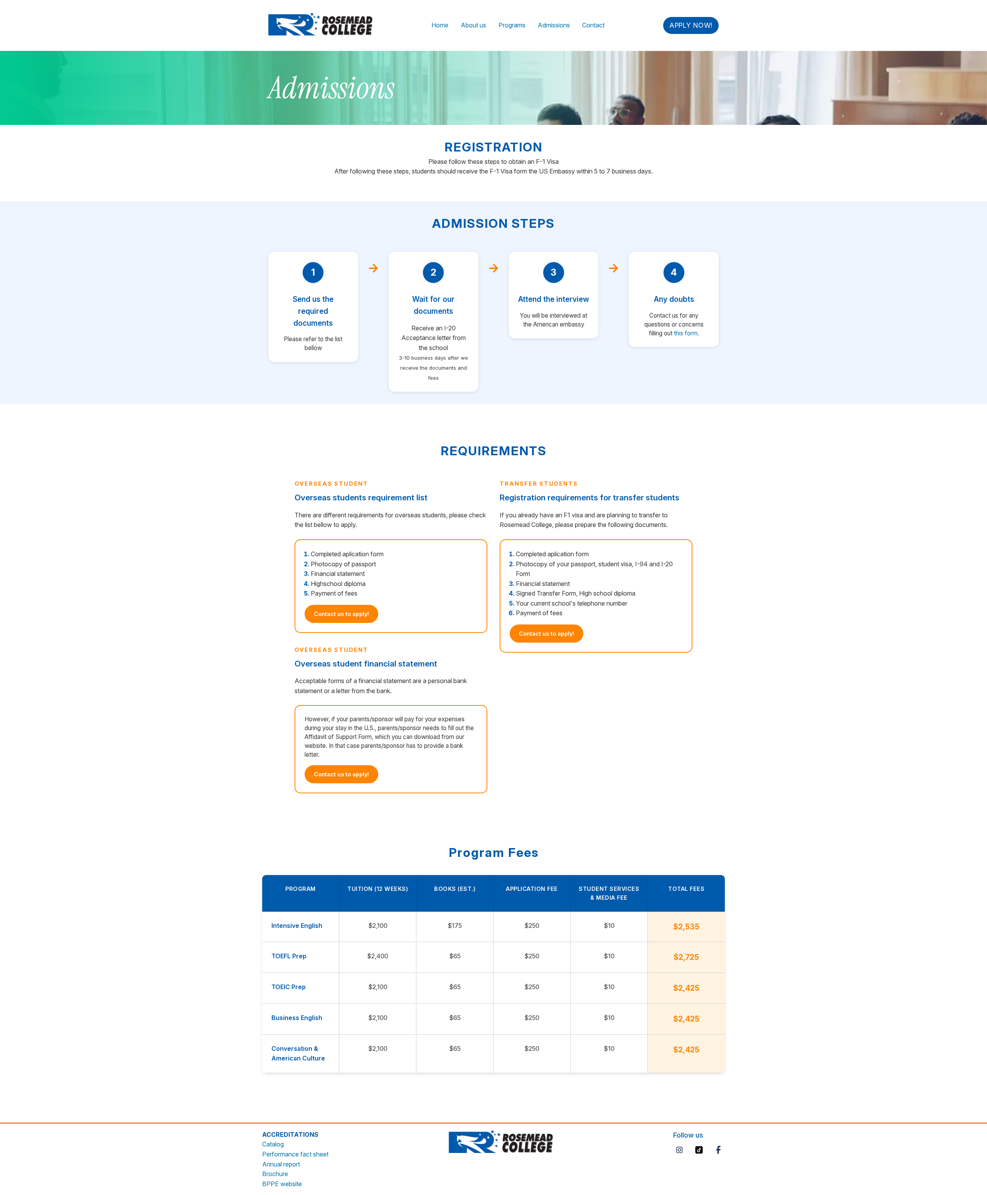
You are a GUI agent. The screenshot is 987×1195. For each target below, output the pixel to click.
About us (473, 25)
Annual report (281, 1164)
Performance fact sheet (295, 1154)
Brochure (275, 1174)
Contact (593, 25)
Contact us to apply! (341, 614)
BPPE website (282, 1184)
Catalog (273, 1144)
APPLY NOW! (690, 25)
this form (685, 333)
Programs (512, 25)
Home (439, 25)
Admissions (554, 25)
